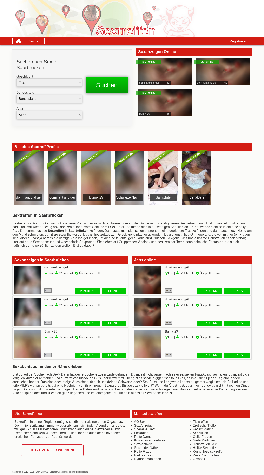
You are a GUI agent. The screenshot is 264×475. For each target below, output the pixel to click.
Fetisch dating (203, 429)
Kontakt (73, 472)
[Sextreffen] (19, 41)
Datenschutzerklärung (59, 472)
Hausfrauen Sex (205, 444)
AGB (46, 472)
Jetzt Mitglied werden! (52, 450)
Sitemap (39, 472)
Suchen (34, 41)
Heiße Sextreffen (205, 448)
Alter (19, 108)
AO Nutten (200, 433)
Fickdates (141, 433)
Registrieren (239, 41)
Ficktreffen (200, 422)
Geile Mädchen (204, 440)
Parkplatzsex (143, 455)
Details (113, 291)
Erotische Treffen (205, 425)
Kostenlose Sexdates (149, 440)
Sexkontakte (143, 444)
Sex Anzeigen (144, 425)
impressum (83, 472)
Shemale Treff (144, 429)
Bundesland (25, 92)
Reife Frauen (143, 451)
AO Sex (139, 422)
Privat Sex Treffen (206, 455)
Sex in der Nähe (146, 448)
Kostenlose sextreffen (208, 451)
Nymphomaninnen (147, 459)
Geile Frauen (202, 436)
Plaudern (87, 291)
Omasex (199, 459)
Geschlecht (24, 76)
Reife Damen (143, 436)
